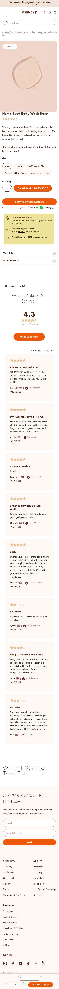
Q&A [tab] (22, 285)
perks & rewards (11, 917)
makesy (5, 32)
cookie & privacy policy (14, 895)
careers (7, 884)
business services (11, 934)
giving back (8, 878)
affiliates (7, 945)
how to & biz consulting (44, 889)
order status (38, 878)
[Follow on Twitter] (44, 963)
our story (7, 867)
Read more (16, 577)
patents (6, 889)
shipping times (40, 884)
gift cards (37, 895)
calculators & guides (13, 928)
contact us (21, 231)
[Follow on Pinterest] (13, 963)
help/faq (37, 872)
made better (9, 872)
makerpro (8, 911)
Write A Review (29, 336)
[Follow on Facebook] (36, 963)
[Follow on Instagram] (5, 963)
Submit (29, 842)
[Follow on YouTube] (20, 963)
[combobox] (29, 23)
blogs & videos (10, 923)
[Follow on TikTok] (28, 963)
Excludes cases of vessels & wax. (29, 5)
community (8, 940)
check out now (17, 223)
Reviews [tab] (10, 286)
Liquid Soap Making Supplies (23, 32)
